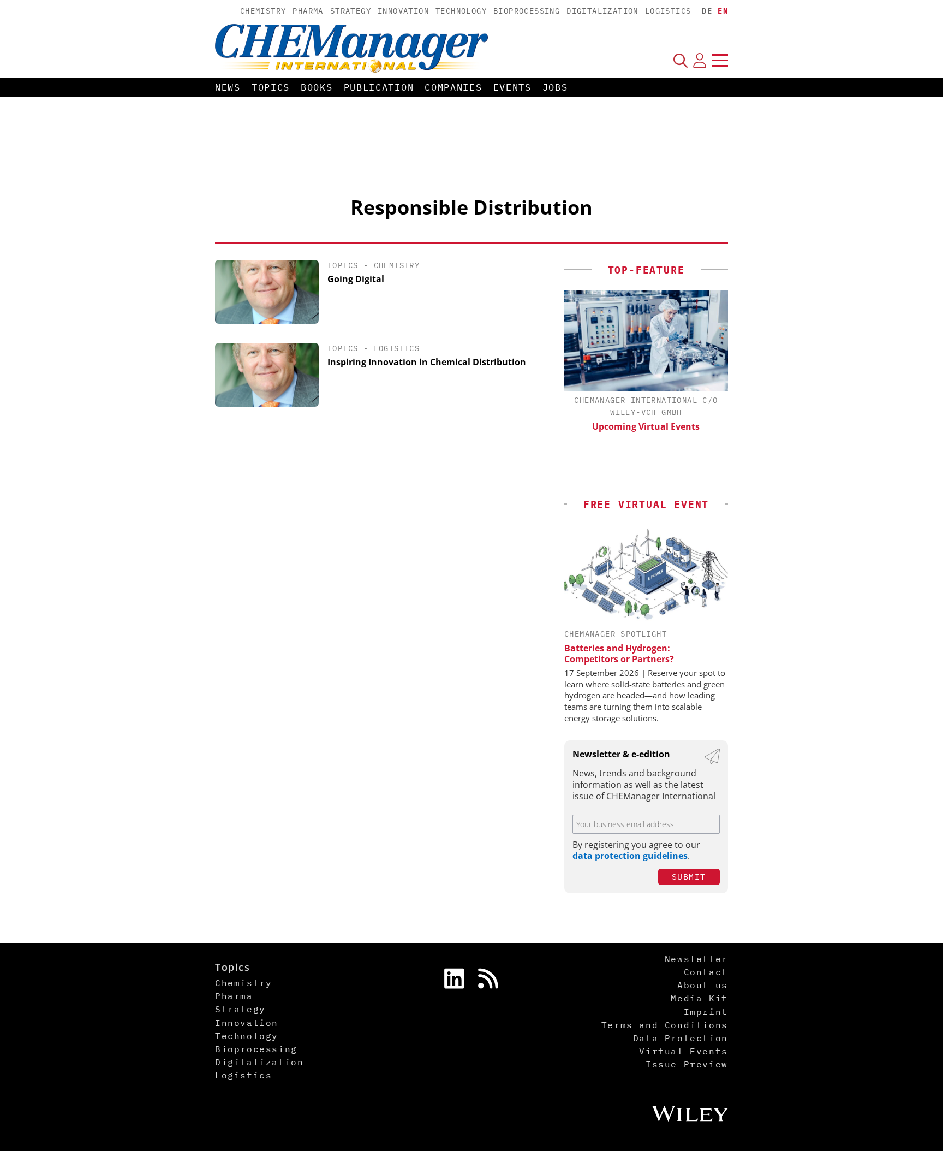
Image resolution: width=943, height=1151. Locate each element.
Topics (271, 87)
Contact (706, 971)
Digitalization (602, 11)
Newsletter (696, 958)
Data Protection (680, 1038)
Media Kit (699, 998)
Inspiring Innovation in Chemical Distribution (426, 362)
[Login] (699, 60)
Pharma (308, 11)
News (228, 87)
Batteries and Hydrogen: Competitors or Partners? (619, 653)
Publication (379, 87)
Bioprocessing (526, 11)
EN (723, 11)
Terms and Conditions (664, 1024)
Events (512, 87)
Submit (689, 876)
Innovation (403, 11)
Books (317, 87)
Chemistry (263, 11)
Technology (461, 11)
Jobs (555, 87)
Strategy (350, 11)
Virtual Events (683, 1051)
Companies (453, 87)
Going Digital (355, 279)
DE (707, 11)
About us (702, 985)
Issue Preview (687, 1064)
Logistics (668, 11)
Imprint (706, 1011)
